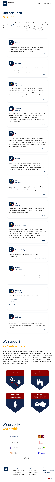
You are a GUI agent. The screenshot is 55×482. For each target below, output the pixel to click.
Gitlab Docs (12, 304)
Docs (43, 53)
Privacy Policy (46, 472)
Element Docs (13, 299)
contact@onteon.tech (48, 470)
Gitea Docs (12, 301)
